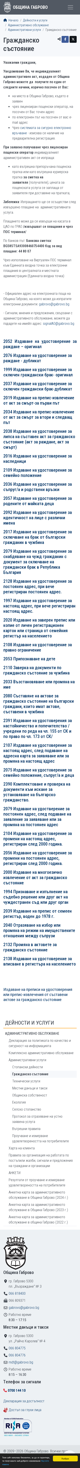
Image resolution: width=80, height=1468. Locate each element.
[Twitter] (73, 39)
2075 (8, 770)
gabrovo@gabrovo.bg (54, 304)
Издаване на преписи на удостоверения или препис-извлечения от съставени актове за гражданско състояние (37, 994)
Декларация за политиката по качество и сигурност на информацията (40, 1043)
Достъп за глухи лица (25, 1410)
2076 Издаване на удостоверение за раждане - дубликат (37, 358)
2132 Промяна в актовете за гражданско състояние (30, 947)
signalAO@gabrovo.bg (58, 323)
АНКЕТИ (14, 1173)
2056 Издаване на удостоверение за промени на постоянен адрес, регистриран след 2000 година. (37, 858)
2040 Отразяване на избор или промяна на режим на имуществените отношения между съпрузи (39, 930)
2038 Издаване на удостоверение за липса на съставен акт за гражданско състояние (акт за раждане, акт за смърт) (39, 439)
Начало (13, 20)
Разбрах (65, 1458)
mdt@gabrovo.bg (21, 1362)
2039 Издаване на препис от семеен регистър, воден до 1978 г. (37, 913)
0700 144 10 (17, 1390)
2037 (37, 386)
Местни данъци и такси (29, 1088)
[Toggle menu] (70, 7)
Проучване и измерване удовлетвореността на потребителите (40, 1138)
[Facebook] (65, 39)
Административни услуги (24, 30)
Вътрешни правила (26, 1129)
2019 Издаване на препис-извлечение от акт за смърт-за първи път (38, 400)
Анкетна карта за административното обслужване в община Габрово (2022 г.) (38, 1219)
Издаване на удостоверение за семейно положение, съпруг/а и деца (38, 772)
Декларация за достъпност (23, 1401)
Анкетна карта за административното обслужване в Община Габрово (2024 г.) (38, 1195)
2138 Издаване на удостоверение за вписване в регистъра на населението (39, 961)
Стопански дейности (27, 1067)
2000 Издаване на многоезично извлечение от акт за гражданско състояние (35, 877)
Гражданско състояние (30, 1074)
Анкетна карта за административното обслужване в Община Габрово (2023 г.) (38, 1207)
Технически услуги (26, 1081)
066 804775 (17, 1348)
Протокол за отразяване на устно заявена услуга (37, 1119)
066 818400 (17, 1293)
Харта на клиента (22, 1148)
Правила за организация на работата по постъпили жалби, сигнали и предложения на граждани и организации (41, 1160)
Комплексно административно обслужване (41, 1053)
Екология (19, 1102)
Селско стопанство (26, 1109)
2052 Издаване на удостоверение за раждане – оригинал (40, 344)
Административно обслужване (28, 25)
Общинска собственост (29, 1095)
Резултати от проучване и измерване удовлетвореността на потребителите (37, 1182)
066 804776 (17, 1355)
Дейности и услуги (35, 20)
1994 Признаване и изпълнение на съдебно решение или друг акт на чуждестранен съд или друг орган (35, 897)
